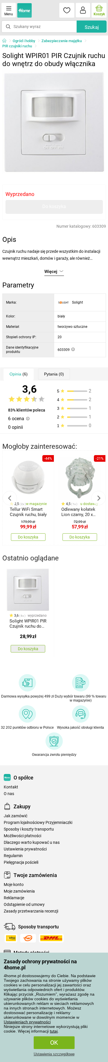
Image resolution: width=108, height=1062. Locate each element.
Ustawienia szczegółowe (54, 1054)
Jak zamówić (15, 816)
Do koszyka (54, 206)
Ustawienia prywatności (25, 849)
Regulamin (13, 856)
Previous (10, 498)
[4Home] (6, 41)
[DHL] (51, 938)
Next (98, 498)
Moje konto (14, 884)
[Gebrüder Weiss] (28, 938)
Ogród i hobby (24, 41)
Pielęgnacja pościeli (21, 862)
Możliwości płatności (22, 836)
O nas (9, 794)
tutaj (54, 1031)
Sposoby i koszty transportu (29, 829)
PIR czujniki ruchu (17, 46)
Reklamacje (14, 898)
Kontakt (11, 787)
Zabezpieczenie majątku (61, 41)
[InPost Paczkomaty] (11, 938)
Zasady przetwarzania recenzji (31, 911)
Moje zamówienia (19, 891)
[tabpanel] (54, 122)
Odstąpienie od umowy (24, 904)
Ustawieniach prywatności (27, 1022)
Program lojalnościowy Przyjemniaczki (38, 822)
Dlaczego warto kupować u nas (32, 842)
